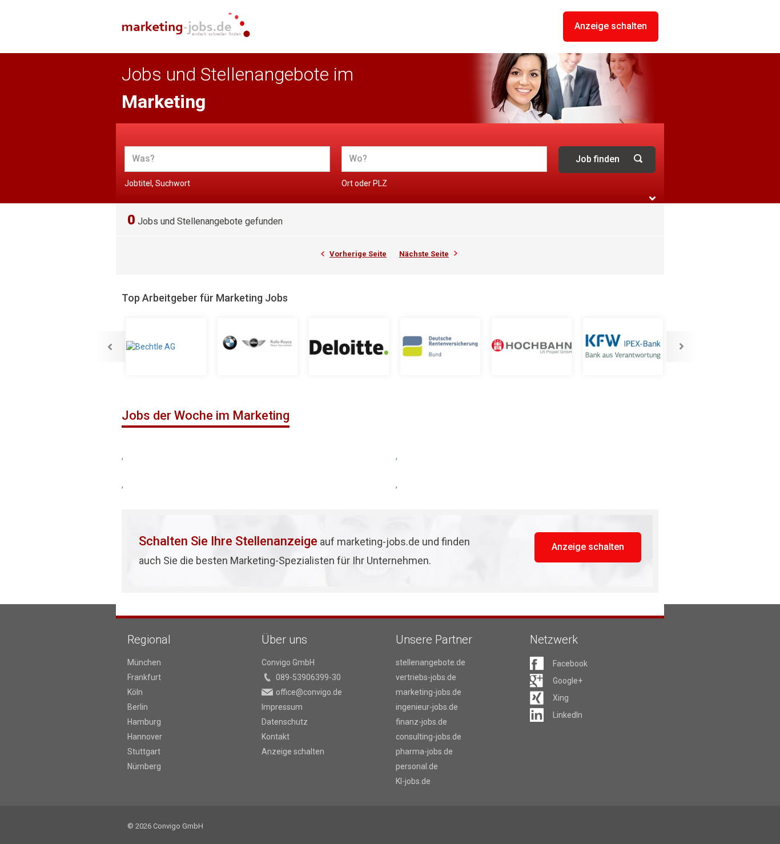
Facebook (570, 663)
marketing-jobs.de (428, 692)
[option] (167, 347)
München (144, 662)
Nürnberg (144, 766)
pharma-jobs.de (424, 751)
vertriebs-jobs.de (426, 677)
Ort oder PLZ (364, 183)
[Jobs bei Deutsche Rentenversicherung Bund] (441, 346)
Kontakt (276, 736)
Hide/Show (652, 198)
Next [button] (681, 346)
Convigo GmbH (288, 662)
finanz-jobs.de (421, 721)
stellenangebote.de (430, 662)
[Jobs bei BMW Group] (258, 346)
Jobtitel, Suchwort (157, 183)
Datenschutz (285, 721)
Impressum (282, 707)
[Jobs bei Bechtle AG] (167, 346)
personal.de (417, 766)
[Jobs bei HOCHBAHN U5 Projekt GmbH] (532, 346)
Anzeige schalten (610, 26)
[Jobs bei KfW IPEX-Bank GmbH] (624, 346)
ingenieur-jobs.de (427, 707)
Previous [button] (109, 346)
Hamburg (144, 721)
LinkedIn (567, 715)
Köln (135, 692)
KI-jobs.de (413, 781)
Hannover (144, 736)
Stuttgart (143, 751)
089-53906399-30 (308, 677)
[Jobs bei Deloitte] (350, 346)
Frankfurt (144, 677)
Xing (561, 697)
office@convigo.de (309, 692)
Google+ (567, 680)
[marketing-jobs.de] (186, 24)
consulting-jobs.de (428, 736)
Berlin (137, 707)
